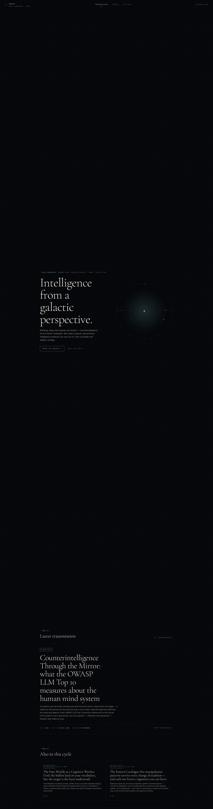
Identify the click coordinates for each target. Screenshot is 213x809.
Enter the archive (52, 348)
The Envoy (127, 4)
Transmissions (101, 4)
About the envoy (75, 348)
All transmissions (163, 637)
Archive (115, 4)
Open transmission (163, 728)
